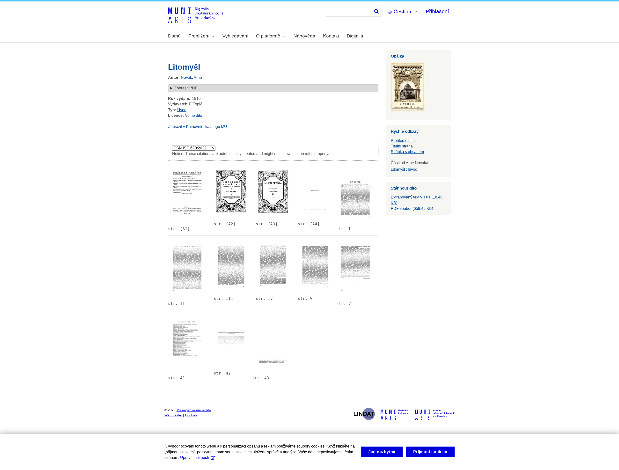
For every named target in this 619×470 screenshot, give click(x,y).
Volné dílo (193, 115)
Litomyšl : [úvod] (404, 169)
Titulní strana (402, 146)
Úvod (181, 110)
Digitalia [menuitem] (355, 36)
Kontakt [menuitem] (331, 36)
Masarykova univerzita (194, 410)
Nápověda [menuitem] (304, 36)
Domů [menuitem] (174, 36)
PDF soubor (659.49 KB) (412, 208)
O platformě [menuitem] (268, 36)
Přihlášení (437, 11)
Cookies (191, 415)
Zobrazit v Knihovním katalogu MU (197, 127)
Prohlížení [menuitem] (198, 36)
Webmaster (173, 415)
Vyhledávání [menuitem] (235, 36)
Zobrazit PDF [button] (185, 88)
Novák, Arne (191, 77)
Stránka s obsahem (407, 152)
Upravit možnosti (194, 457)
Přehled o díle (403, 141)
